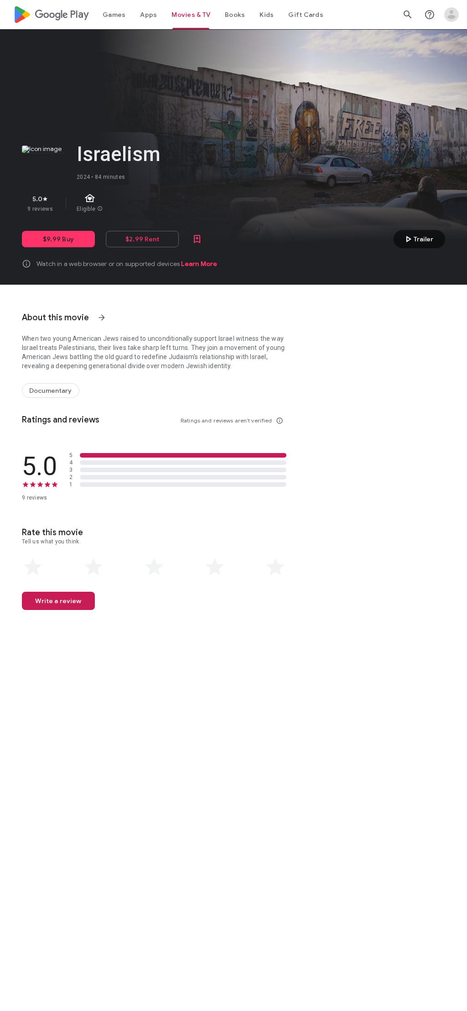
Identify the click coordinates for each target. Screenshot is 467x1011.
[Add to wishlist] (197, 239)
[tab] (114, 14)
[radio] (33, 567)
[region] (177, 203)
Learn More (199, 264)
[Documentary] (50, 390)
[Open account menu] (451, 15)
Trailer (418, 239)
